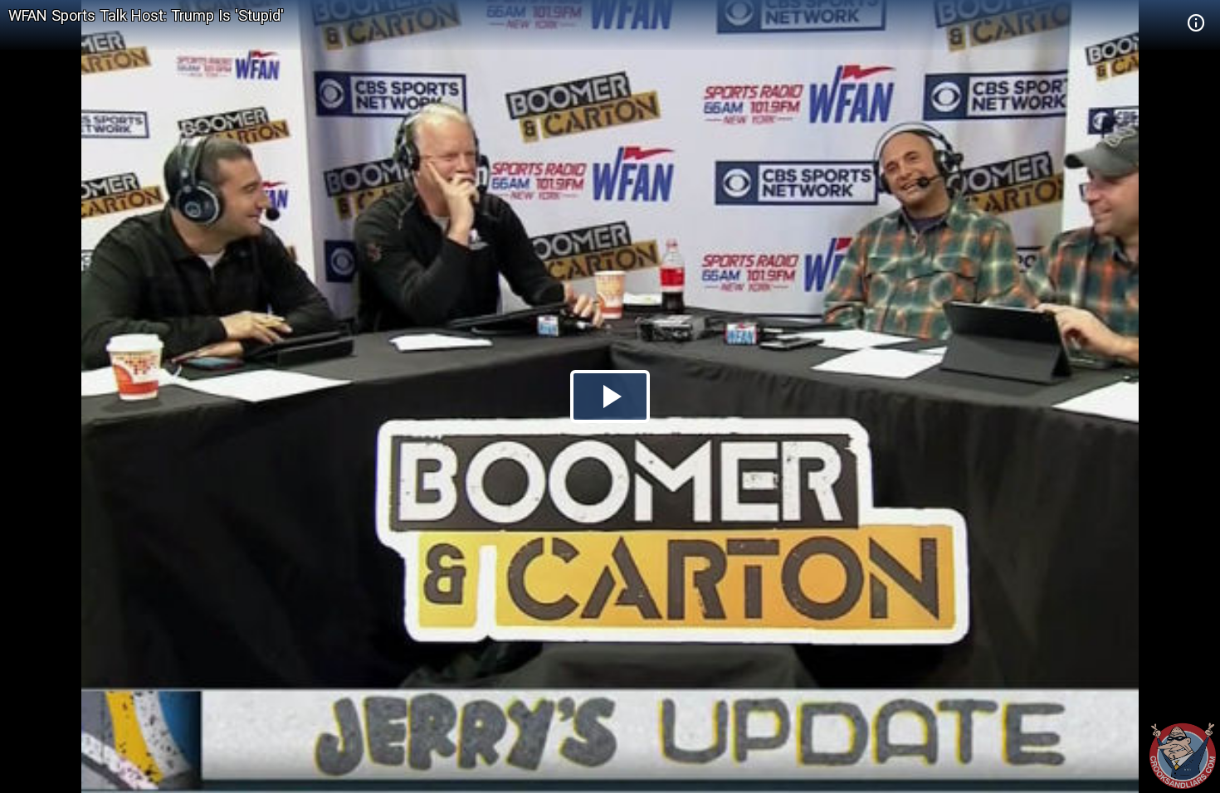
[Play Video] (610, 396)
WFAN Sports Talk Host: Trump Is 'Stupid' (146, 15)
